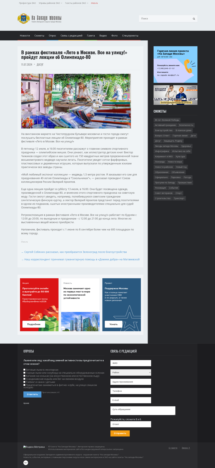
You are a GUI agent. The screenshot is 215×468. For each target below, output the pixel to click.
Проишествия (185, 182)
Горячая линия (180, 135)
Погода (187, 177)
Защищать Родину (173, 140)
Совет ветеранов (163, 193)
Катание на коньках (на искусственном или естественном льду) (62, 375)
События (173, 187)
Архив (26, 403)
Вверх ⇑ (186, 447)
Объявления (178, 172)
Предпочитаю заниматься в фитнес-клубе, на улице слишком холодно (60, 386)
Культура (180, 156)
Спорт (179, 193)
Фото (114, 35)
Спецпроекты (130, 35)
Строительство (163, 198)
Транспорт (179, 198)
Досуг (40, 64)
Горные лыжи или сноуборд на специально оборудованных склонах (65, 372)
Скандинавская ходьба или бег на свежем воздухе (55, 378)
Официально (161, 177)
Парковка (175, 177)
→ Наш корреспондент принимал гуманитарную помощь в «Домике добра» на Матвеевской (80, 259)
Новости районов (164, 167)
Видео (103, 35)
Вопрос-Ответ (162, 135)
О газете (173, 447)
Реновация (160, 187)
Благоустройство (163, 130)
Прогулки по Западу (165, 182)
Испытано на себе (181, 151)
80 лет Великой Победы (167, 120)
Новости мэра (175, 161)
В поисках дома (183, 130)
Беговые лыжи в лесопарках (42, 369)
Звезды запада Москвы (166, 146)
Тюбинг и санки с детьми (40, 382)
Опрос (52, 35)
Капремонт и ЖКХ (164, 156)
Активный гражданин (165, 125)
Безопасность (186, 125)
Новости (25, 35)
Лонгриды (160, 161)
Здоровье (186, 146)
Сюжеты (39, 35)
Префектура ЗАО (27, 3)
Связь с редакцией (71, 35)
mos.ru (94, 3)
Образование (161, 172)
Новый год (181, 167)
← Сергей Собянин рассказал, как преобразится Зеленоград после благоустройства (74, 252)
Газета (91, 35)
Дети (193, 135)
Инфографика (162, 151)
